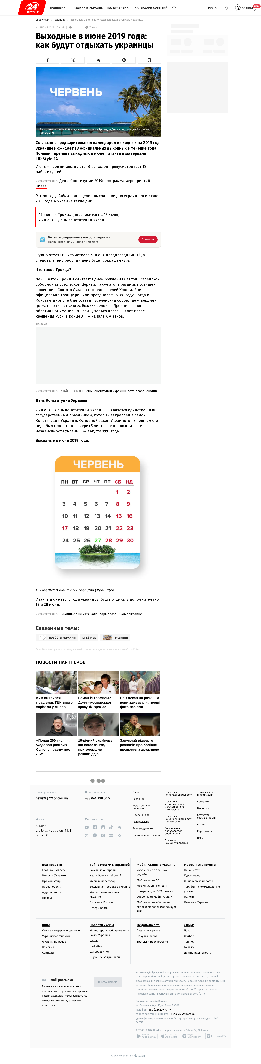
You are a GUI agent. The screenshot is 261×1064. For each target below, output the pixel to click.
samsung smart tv (216, 1036)
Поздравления (118, 7)
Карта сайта (204, 831)
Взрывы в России (101, 902)
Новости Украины (54, 875)
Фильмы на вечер (54, 941)
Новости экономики (200, 865)
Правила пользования (146, 835)
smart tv (192, 1036)
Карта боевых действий (105, 875)
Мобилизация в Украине (156, 865)
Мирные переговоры (104, 881)
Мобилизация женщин (152, 885)
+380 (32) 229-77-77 (159, 1009)
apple (169, 1036)
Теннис (189, 941)
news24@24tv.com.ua (52, 798)
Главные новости (54, 870)
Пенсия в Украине (196, 902)
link (86, 827)
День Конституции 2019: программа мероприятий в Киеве (95, 183)
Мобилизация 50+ (148, 880)
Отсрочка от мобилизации (154, 897)
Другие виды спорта (197, 952)
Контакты (203, 801)
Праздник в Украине (86, 7)
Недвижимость (148, 925)
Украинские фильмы (56, 936)
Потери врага (99, 908)
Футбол (189, 936)
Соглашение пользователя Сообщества (173, 831)
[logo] (32, 7)
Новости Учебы (102, 925)
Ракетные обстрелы (103, 870)
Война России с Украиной (110, 865)
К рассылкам (107, 981)
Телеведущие (141, 822)
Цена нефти (192, 870)
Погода (47, 898)
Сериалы (48, 952)
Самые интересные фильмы (61, 930)
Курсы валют (192, 875)
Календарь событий (151, 7)
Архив (201, 824)
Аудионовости (51, 892)
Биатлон (189, 947)
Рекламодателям (143, 828)
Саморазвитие (99, 951)
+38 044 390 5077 (97, 798)
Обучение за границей (105, 957)
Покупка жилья (147, 936)
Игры (200, 838)
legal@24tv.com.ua (183, 1013)
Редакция (138, 799)
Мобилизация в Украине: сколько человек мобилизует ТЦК (156, 907)
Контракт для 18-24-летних (155, 891)
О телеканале (141, 815)
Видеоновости (52, 887)
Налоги (189, 897)
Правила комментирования (176, 841)
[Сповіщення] (226, 8)
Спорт (189, 925)
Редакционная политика (141, 807)
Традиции (58, 7)
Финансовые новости (198, 881)
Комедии (48, 947)
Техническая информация (205, 793)
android (147, 1036)
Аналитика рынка (148, 930)
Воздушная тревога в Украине (110, 887)
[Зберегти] (149, 60)
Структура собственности (206, 816)
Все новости (52, 865)
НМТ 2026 (96, 946)
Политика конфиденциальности (178, 793)
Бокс (187, 930)
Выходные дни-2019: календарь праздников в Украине (101, 614)
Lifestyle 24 (43, 20)
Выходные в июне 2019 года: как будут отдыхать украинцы (107, 20)
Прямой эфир (51, 881)
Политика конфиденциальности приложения (178, 819)
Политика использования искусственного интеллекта (174, 805)
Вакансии (203, 808)
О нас (136, 792)
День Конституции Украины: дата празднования (121, 391)
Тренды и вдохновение (152, 941)
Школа (94, 940)
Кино (46, 925)
